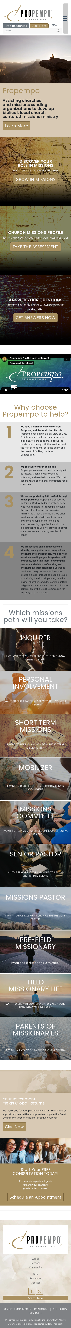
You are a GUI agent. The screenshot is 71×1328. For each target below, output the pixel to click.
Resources (35, 1278)
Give (35, 1274)
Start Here (39, 26)
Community (35, 1267)
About (35, 1258)
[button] (65, 18)
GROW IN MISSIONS (35, 179)
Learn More (16, 126)
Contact (35, 1282)
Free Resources (16, 26)
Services (35, 1263)
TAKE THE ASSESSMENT (35, 246)
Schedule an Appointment (35, 1197)
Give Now (14, 1126)
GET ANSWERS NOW (35, 317)
